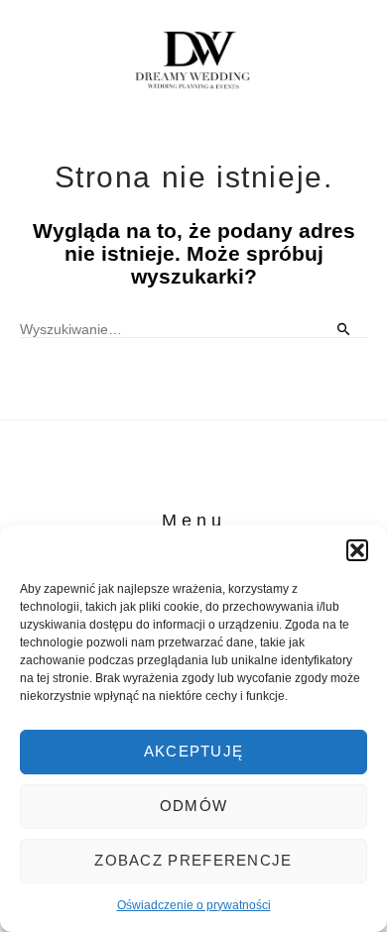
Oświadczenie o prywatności (194, 905)
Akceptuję (194, 751)
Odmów (194, 805)
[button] (357, 550)
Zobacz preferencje (193, 860)
